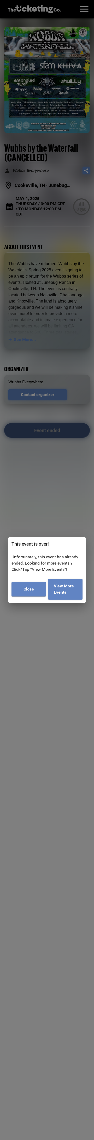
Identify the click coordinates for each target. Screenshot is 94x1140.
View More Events (64, 589)
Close (29, 589)
